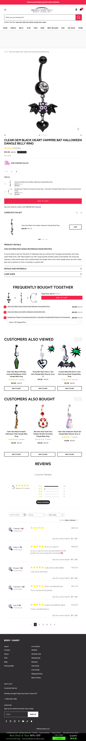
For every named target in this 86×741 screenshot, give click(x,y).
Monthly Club (36, 654)
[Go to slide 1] (39, 135)
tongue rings (38, 22)
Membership (35, 658)
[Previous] (5, 135)
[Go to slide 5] (46, 135)
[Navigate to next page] (54, 624)
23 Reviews (17, 148)
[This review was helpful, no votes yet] (72, 538)
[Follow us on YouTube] (23, 721)
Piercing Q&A (9, 666)
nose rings (19, 22)
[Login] (76, 9)
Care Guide (35, 670)
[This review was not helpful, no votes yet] (75, 538)
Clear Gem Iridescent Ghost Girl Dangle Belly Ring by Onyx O (69, 433)
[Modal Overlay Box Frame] (43, 737)
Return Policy (36, 678)
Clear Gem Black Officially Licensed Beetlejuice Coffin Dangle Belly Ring (16, 374)
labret (31, 22)
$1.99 (29, 28)
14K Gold (71, 28)
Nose (5, 28)
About (6, 654)
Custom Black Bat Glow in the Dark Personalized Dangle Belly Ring (69, 374)
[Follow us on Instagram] (15, 721)
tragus (44, 22)
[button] (76, 339)
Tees (35, 28)
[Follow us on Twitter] (10, 721)
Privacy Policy (56, 733)
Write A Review (43, 502)
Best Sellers (53, 28)
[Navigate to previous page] (31, 624)
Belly (21, 28)
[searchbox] (15, 514)
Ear (62, 28)
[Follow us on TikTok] (27, 721)
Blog (5, 662)
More (80, 28)
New (42, 28)
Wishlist (34, 650)
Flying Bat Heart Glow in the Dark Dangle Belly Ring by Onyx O (43, 374)
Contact (7, 650)
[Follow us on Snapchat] (31, 721)
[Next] (81, 135)
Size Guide (35, 666)
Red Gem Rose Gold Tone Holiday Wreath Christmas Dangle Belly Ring (43, 434)
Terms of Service (44, 733)
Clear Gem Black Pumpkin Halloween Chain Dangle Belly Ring (16, 434)
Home (6, 52)
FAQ (5, 658)
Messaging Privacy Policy (71, 733)
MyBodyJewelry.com (43, 728)
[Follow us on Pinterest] (19, 721)
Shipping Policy (36, 674)
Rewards (34, 662)
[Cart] (81, 9)
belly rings (26, 22)
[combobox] (37, 515)
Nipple (13, 28)
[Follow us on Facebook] (6, 721)
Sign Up (33, 714)
